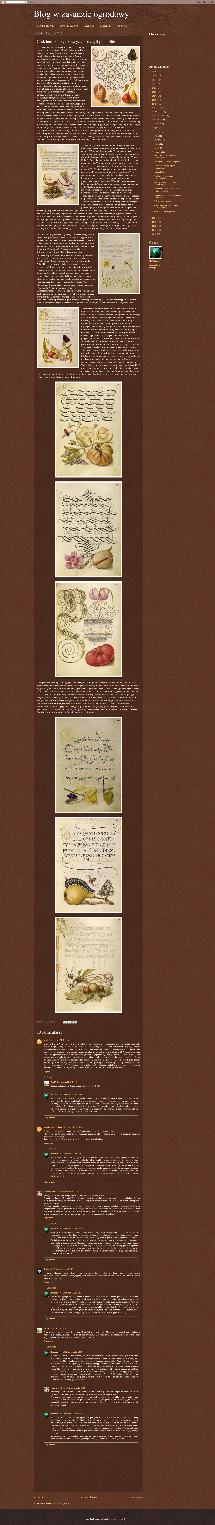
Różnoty (122, 26)
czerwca (158, 132)
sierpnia (158, 124)
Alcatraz (89, 26)
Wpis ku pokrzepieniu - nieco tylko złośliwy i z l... (166, 206)
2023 (154, 84)
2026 (154, 72)
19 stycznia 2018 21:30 (72, 1414)
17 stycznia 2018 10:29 (59, 1328)
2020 (154, 96)
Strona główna (45, 26)
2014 (154, 230)
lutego (157, 148)
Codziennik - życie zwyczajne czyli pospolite (166, 190)
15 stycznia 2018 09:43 (72, 1127)
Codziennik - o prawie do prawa (167, 162)
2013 (154, 234)
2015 (154, 226)
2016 (154, 222)
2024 (154, 80)
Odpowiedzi (51, 1077)
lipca (156, 128)
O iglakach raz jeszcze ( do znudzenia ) (165, 177)
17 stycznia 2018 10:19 (67, 1082)
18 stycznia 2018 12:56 (72, 1094)
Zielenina (105, 26)
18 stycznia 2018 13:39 (72, 1352)
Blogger (127, 1519)
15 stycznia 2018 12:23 (68, 1192)
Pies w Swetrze (50, 1192)
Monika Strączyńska (53, 1127)
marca (157, 144)
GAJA (53, 1082)
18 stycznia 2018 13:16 (72, 1228)
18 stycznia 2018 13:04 (72, 1154)
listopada (158, 111)
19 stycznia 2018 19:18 (75, 1388)
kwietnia (158, 140)
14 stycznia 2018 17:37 (59, 1040)
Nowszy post (41, 1497)
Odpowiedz (48, 1071)
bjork (46, 1040)
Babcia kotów (159, 172)
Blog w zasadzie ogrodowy (81, 13)
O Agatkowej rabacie (162, 201)
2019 (154, 100)
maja (156, 136)
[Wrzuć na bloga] (66, 1022)
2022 (154, 88)
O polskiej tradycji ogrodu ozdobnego (164, 167)
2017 (154, 218)
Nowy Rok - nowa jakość (164, 212)
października (160, 115)
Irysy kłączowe (69, 26)
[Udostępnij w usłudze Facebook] (72, 1022)
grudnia (157, 107)
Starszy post (136, 1497)
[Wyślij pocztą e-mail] (64, 1022)
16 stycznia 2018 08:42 (63, 1269)
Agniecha (48, 1269)
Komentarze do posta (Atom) (56, 1503)
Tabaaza (54, 1094)
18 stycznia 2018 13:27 (72, 1293)
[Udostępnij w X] (69, 1022)
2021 (154, 92)
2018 (154, 104)
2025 (154, 76)
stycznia (158, 152)
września (158, 120)
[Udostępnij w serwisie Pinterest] (75, 1022)
